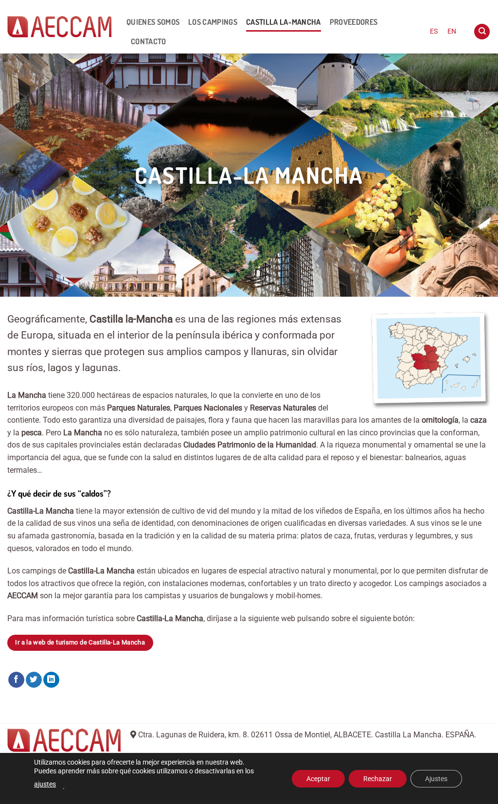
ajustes (45, 784)
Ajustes (436, 779)
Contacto (148, 41)
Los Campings (212, 22)
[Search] (482, 32)
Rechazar (377, 779)
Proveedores (354, 22)
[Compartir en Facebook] (16, 680)
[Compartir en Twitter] (34, 680)
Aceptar (318, 779)
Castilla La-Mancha (283, 22)
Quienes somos (152, 22)
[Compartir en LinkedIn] (51, 680)
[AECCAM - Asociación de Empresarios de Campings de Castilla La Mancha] (59, 26)
